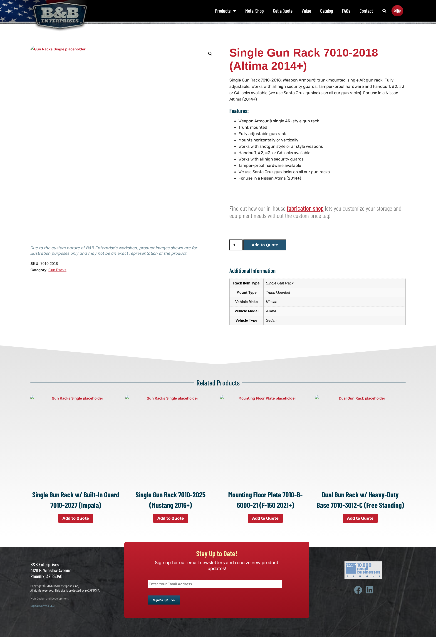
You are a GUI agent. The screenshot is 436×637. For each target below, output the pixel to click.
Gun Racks (57, 270)
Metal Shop (254, 11)
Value (306, 11)
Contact (366, 11)
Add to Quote (265, 245)
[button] (384, 10)
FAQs (346, 11)
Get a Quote (282, 11)
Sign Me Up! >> (164, 600)
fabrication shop (305, 208)
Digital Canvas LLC (42, 605)
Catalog (326, 11)
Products (223, 11)
